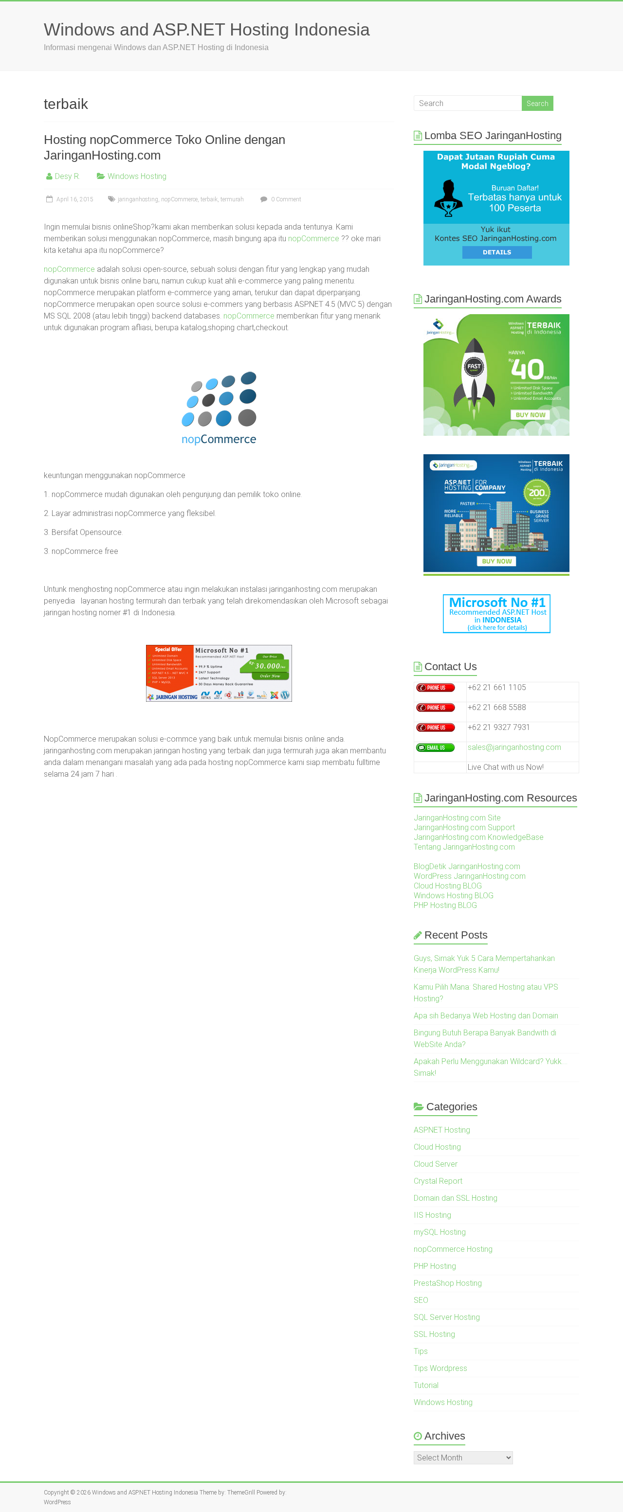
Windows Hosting (137, 176)
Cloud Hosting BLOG (448, 885)
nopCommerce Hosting (453, 1249)
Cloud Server (436, 1164)
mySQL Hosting (440, 1232)
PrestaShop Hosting (448, 1283)
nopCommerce (179, 199)
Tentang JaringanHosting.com (464, 847)
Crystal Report (438, 1181)
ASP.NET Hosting (442, 1130)
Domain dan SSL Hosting (455, 1198)
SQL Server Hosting (447, 1317)
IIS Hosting (432, 1215)
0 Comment (285, 199)
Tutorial (426, 1385)
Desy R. (67, 176)
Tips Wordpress (440, 1368)
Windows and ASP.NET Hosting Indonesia (207, 29)
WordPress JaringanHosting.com (470, 876)
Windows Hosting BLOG (454, 895)
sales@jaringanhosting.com (514, 747)
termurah (232, 199)
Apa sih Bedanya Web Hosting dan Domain (486, 1015)
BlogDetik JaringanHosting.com (467, 866)
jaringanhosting (138, 199)
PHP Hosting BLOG (445, 905)
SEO (421, 1300)
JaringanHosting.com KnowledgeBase (479, 837)
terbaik (209, 199)
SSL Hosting (434, 1334)
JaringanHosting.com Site (457, 817)
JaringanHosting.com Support (464, 827)
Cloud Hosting (437, 1147)
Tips (421, 1351)
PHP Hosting (435, 1266)
